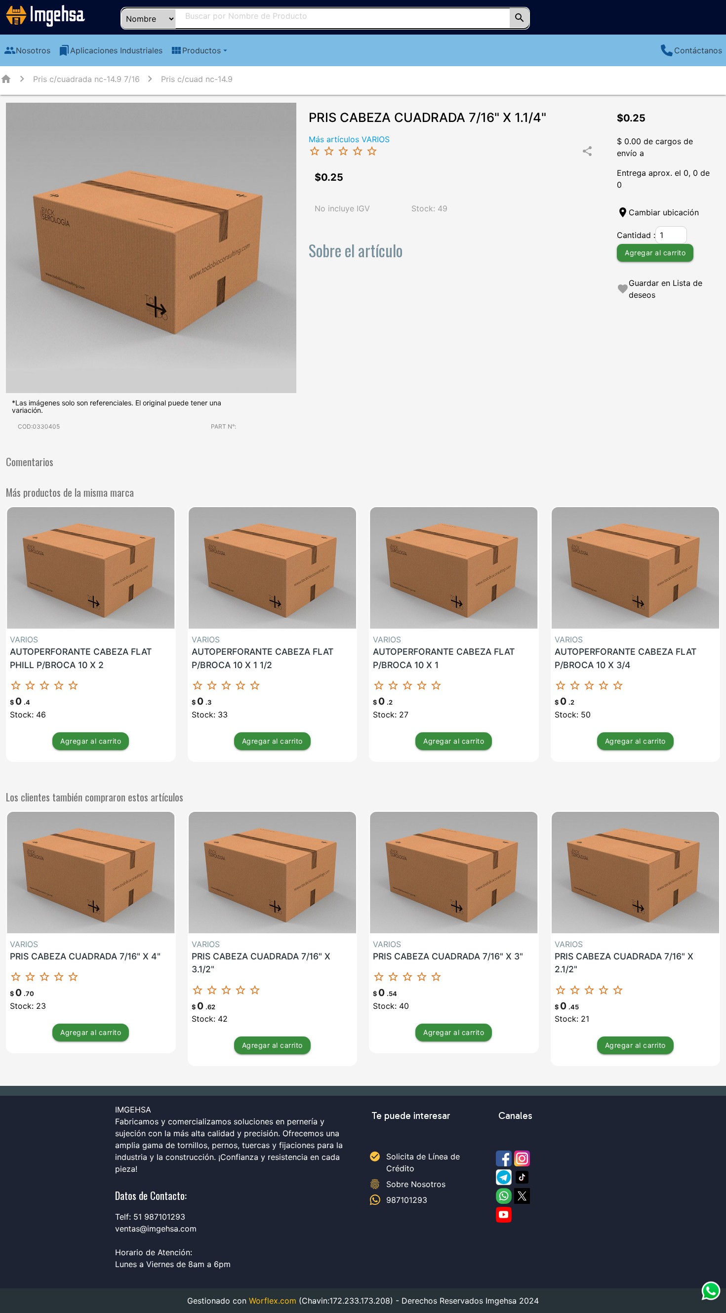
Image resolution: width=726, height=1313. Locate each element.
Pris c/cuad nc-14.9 (197, 79)
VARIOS (24, 639)
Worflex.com (272, 1301)
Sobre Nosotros (415, 1184)
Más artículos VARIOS (349, 139)
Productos (200, 50)
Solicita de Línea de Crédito (423, 1162)
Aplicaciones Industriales (110, 50)
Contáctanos (698, 50)
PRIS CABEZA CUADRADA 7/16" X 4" (85, 956)
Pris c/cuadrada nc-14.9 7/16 (86, 79)
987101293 (406, 1200)
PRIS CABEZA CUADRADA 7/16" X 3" (448, 956)
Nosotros (27, 50)
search (519, 18)
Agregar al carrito (655, 252)
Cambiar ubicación (664, 212)
